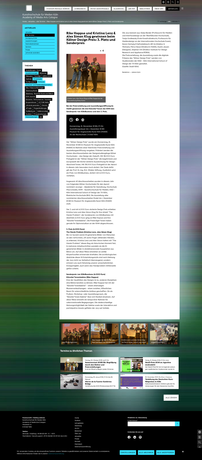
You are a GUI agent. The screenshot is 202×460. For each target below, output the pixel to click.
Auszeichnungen (31, 41)
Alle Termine (40, 21)
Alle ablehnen (146, 452)
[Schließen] (182, 451)
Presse (27, 50)
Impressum (78, 444)
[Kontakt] (168, 2)
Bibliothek (145, 9)
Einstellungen (128, 452)
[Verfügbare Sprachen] (164, 2)
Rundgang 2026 (31, 38)
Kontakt (77, 441)
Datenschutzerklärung (83, 446)
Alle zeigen (171, 398)
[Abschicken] (177, 424)
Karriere (28, 47)
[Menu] (182, 8)
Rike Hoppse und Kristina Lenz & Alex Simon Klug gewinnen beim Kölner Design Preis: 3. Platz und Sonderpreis (85, 21)
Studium (77, 420)
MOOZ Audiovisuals (99, 9)
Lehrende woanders (32, 53)
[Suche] (173, 2)
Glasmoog (119, 9)
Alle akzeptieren (165, 452)
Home (24, 21)
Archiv (131, 9)
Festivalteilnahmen (32, 44)
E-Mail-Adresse (133, 420)
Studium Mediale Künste (58, 9)
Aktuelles (173, 9)
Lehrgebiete (80, 9)
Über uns (159, 9)
